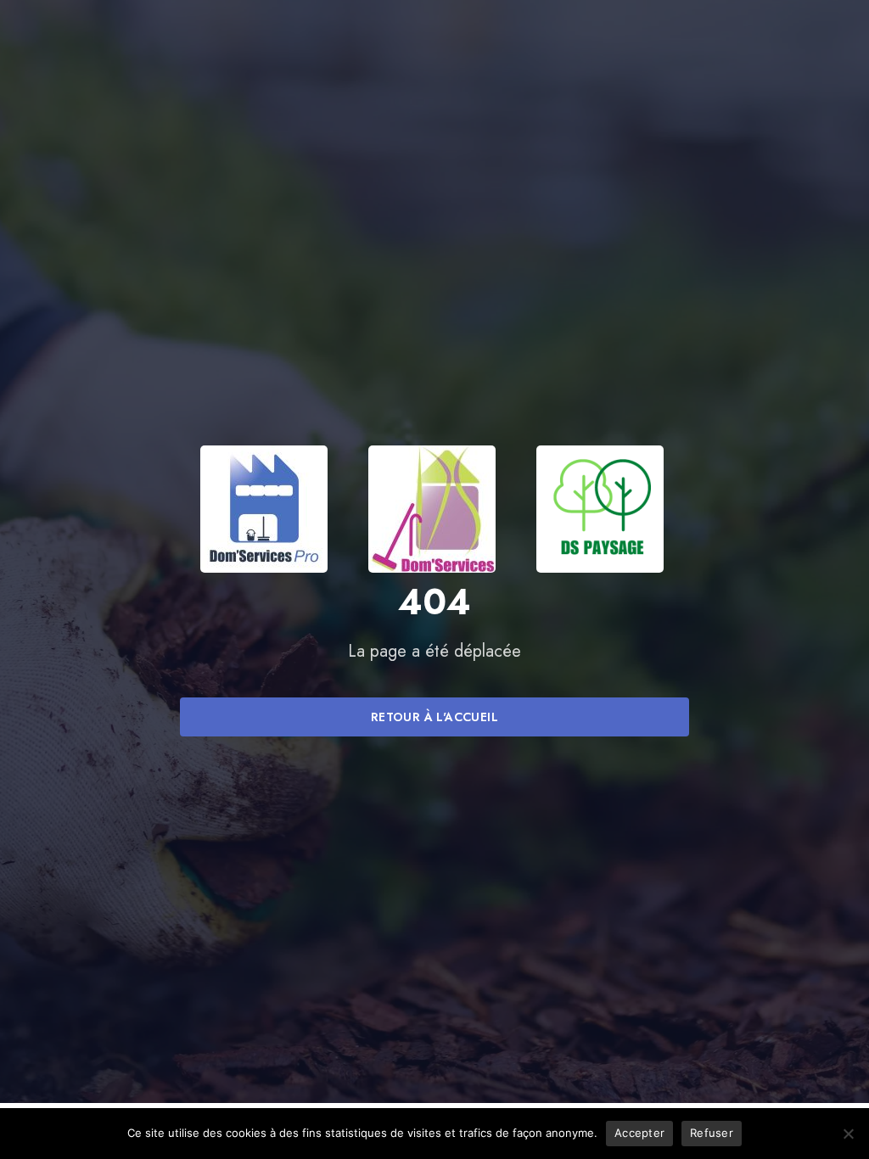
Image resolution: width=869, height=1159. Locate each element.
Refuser (711, 1132)
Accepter (639, 1132)
